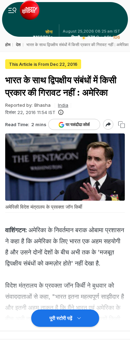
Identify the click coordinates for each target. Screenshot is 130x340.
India (63, 105)
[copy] (121, 124)
